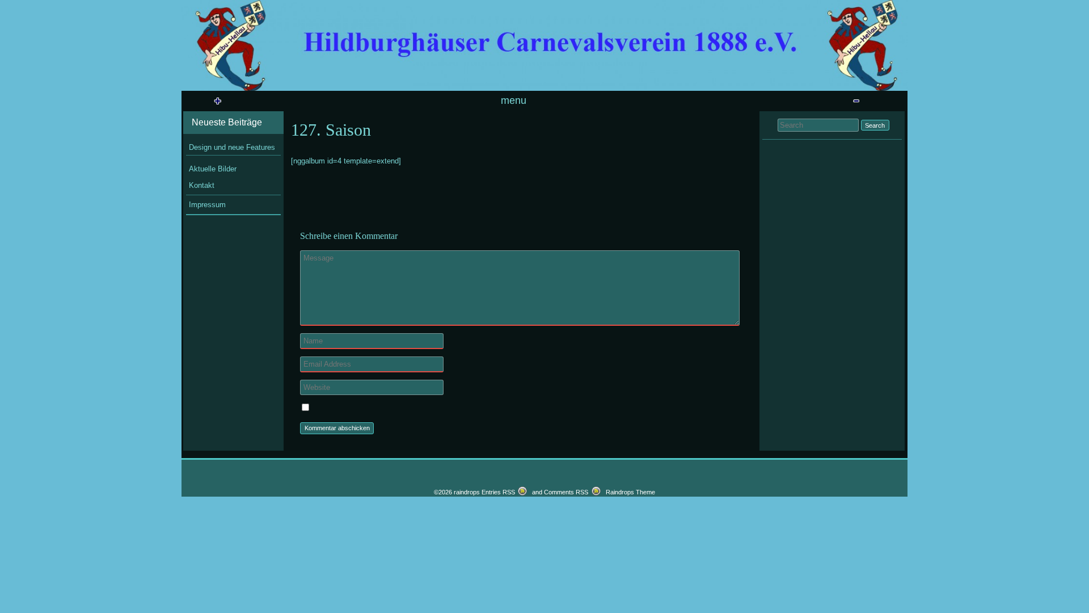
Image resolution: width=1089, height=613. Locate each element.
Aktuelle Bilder (213, 169)
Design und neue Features (232, 147)
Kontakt (201, 185)
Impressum (207, 204)
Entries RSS (498, 492)
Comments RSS (566, 492)
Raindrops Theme (630, 492)
